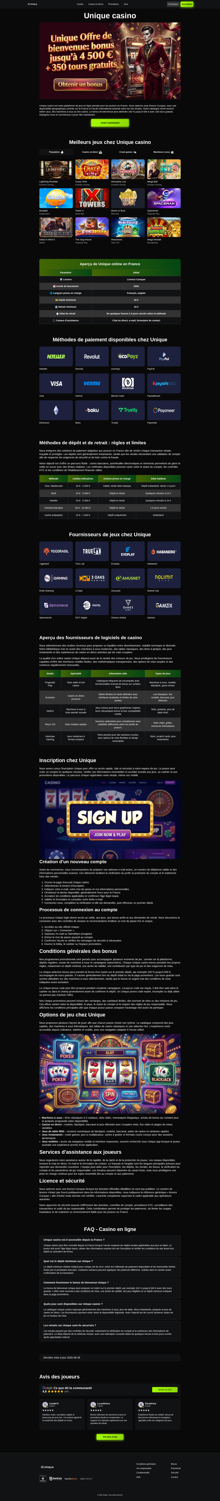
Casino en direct (90, 152)
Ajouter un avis (165, 1390)
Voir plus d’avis (110, 1437)
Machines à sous (162, 152)
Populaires (54, 152)
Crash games (125, 152)
